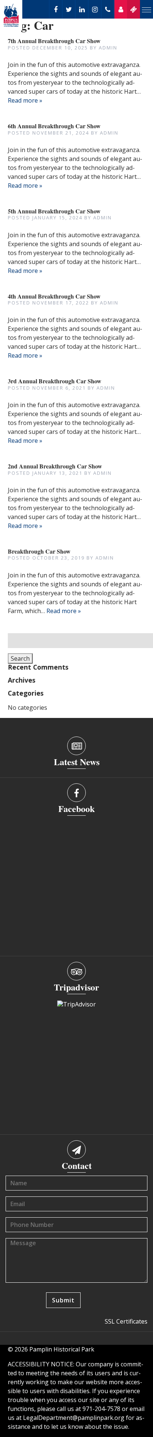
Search (20, 658)
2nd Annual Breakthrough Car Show (55, 466)
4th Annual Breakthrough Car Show (54, 296)
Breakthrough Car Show (39, 551)
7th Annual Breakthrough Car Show (54, 40)
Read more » (25, 100)
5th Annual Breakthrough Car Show (54, 211)
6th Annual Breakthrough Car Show (54, 126)
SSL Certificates (126, 1321)
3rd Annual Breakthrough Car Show (54, 381)
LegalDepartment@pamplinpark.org (73, 1418)
